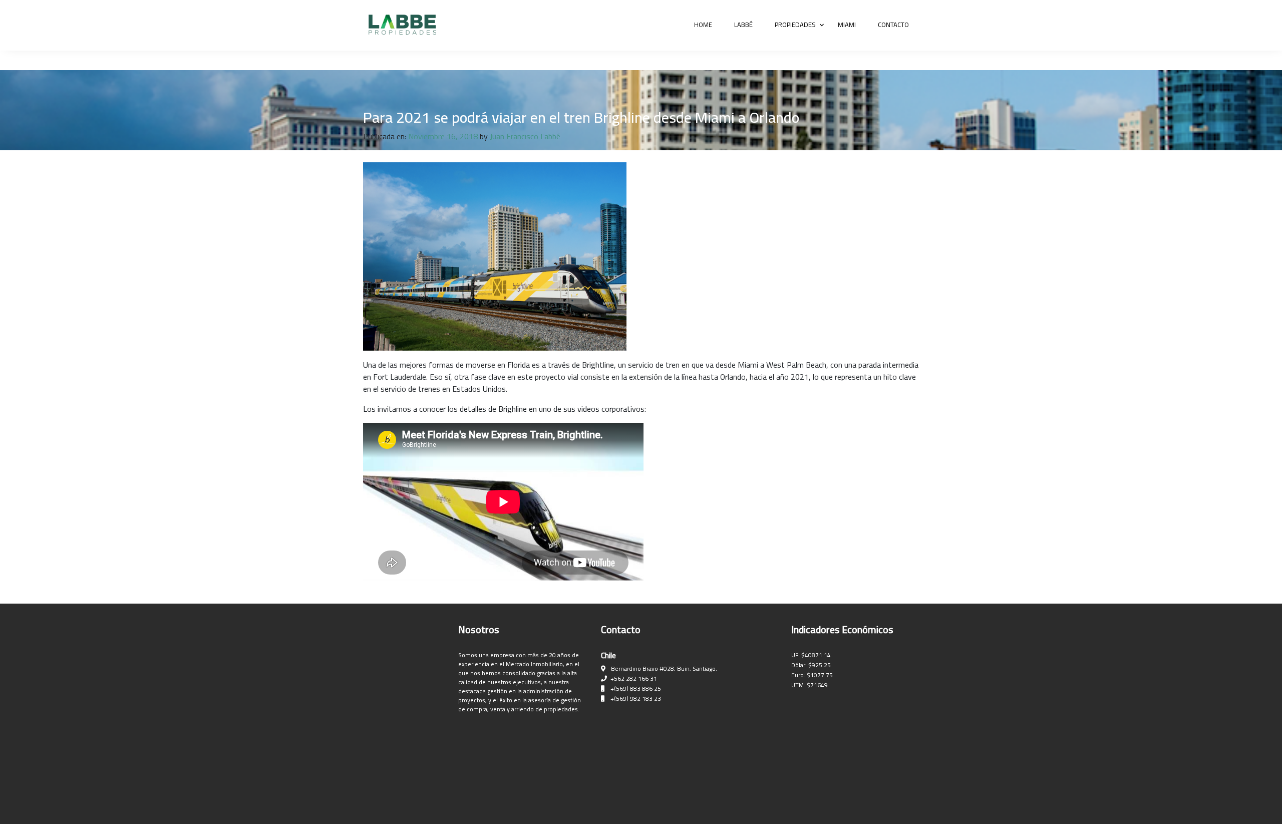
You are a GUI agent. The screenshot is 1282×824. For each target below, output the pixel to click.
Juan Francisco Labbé (525, 136)
